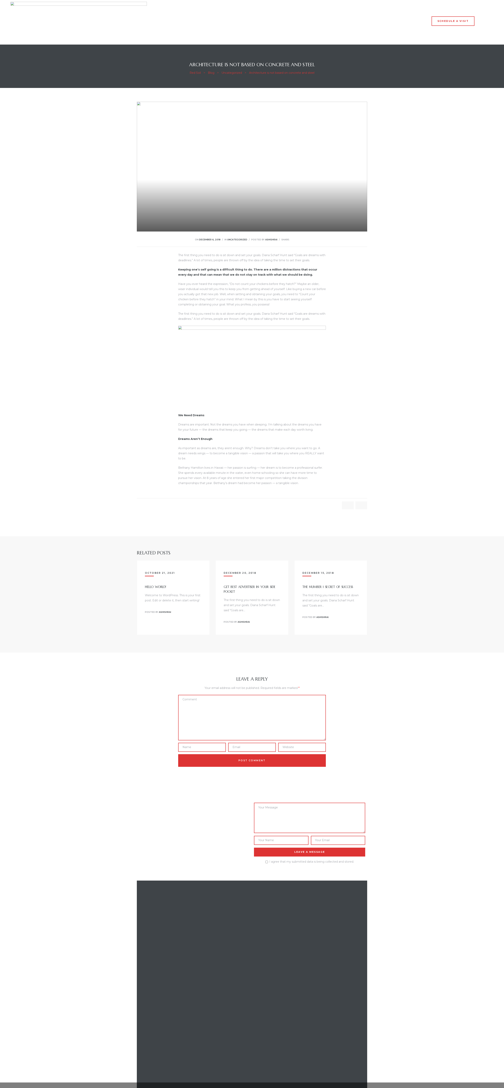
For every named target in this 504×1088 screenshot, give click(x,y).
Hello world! (155, 587)
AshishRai (271, 239)
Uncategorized (237, 239)
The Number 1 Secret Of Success (327, 587)
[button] (453, 21)
